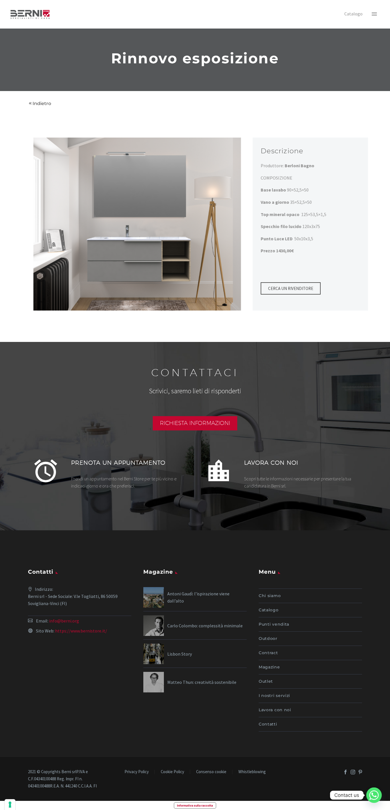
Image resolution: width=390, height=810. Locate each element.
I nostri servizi (274, 695)
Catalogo (269, 609)
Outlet (266, 681)
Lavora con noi (275, 709)
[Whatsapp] (374, 795)
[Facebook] (345, 772)
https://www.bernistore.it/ (81, 631)
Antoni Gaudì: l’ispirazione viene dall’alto (198, 597)
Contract (268, 652)
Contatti (268, 724)
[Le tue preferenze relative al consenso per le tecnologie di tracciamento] (10, 804)
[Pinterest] (360, 772)
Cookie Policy (172, 772)
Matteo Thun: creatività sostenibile (201, 682)
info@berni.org (64, 621)
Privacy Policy (136, 772)
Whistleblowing (252, 772)
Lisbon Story (179, 654)
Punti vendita (274, 624)
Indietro (42, 103)
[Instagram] (353, 772)
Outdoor (268, 638)
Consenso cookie (211, 772)
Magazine (269, 667)
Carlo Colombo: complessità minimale (205, 625)
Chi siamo (270, 595)
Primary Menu (374, 14)
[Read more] (108, 473)
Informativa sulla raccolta (195, 805)
